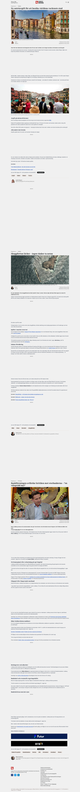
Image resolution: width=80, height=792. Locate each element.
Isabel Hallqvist (19, 180)
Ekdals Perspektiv (16, 752)
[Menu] (68, 2)
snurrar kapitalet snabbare (46, 574)
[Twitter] (15, 775)
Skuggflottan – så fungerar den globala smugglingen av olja (29, 394)
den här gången (17, 333)
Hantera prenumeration (45, 767)
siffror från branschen (23, 675)
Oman (17, 428)
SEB (39, 752)
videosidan (17, 529)
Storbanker (45, 752)
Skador (24, 175)
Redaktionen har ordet (45, 781)
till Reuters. (27, 341)
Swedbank (53, 752)
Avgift (13, 175)
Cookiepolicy (43, 775)
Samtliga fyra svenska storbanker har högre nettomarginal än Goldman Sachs (47, 577)
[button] (40, 98)
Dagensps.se (13, 6)
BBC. (50, 120)
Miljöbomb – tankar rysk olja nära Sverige (24, 397)
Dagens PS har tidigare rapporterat (33, 331)
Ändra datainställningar (45, 785)
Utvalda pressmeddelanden (46, 769)
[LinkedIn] (18, 775)
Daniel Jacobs (19, 432)
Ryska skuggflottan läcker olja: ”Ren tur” (24, 399)
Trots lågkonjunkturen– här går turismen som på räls (23, 166)
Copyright (42, 772)
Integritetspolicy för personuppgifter (48, 773)
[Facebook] (12, 775)
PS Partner (42, 782)
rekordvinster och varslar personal (25, 726)
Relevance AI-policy (44, 778)
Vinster (60, 752)
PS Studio (20, 480)
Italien (18, 175)
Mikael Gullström (19, 756)
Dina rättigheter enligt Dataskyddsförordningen (50, 776)
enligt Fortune (52, 348)
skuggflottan (31, 428)
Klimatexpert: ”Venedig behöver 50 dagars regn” (22, 169)
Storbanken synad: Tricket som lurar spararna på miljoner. (26, 631)
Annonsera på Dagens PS (46, 779)
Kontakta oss (43, 770)
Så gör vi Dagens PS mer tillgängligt (48, 784)
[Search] (66, 2)
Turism (30, 175)
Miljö (13, 428)
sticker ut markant (27, 578)
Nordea (34, 752)
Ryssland (24, 428)
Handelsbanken (26, 752)
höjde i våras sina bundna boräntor (26, 640)
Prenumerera (41, 172)
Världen (19, 6)
